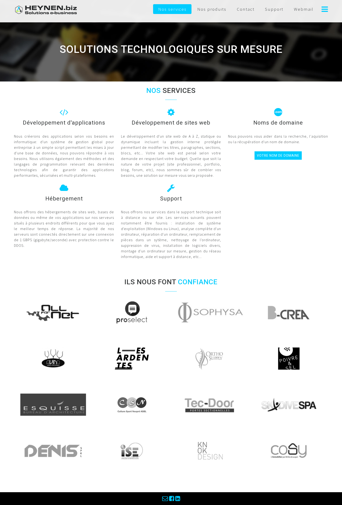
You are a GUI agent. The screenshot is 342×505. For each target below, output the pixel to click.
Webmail (303, 9)
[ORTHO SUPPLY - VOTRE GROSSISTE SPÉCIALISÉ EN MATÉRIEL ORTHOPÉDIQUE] (210, 358)
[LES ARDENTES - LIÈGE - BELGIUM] (132, 358)
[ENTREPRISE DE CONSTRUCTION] (53, 450)
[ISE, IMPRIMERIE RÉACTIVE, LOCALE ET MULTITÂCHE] (132, 450)
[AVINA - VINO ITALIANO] (53, 358)
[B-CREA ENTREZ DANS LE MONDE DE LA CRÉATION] (289, 311)
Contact (246, 9)
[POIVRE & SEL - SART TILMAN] (289, 358)
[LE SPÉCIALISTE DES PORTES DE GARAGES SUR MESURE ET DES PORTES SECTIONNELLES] (210, 404)
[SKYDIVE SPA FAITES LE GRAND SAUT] (289, 404)
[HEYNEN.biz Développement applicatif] (46, 9)
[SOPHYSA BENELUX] (210, 311)
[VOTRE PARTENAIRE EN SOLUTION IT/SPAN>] (53, 311)
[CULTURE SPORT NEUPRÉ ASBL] (132, 404)
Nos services (172, 9)
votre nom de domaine (278, 155)
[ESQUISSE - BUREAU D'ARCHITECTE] (53, 404)
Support (274, 9)
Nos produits (211, 9)
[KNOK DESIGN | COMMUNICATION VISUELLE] (210, 450)
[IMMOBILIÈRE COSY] (289, 450)
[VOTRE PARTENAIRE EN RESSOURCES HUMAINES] (131, 311)
